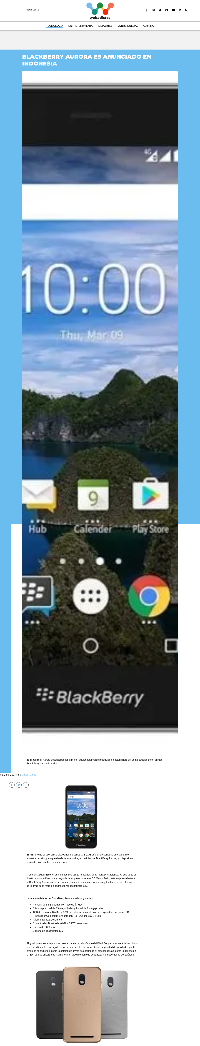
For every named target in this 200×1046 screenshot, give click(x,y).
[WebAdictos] (100, 10)
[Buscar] (187, 10)
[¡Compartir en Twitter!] (19, 785)
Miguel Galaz (29, 774)
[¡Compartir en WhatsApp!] (26, 785)
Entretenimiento (80, 25)
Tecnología (54, 25)
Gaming (148, 25)
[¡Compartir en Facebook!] (12, 785)
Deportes (105, 25)
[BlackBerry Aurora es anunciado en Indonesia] (100, 410)
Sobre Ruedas (128, 25)
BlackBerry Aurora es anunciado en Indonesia (86, 60)
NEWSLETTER (33, 10)
